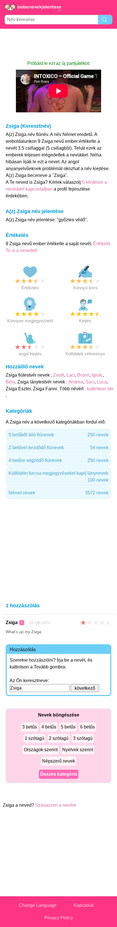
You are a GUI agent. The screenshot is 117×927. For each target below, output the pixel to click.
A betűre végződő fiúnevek (58, 460)
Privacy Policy (58, 917)
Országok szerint (41, 749)
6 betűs (87, 726)
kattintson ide (100, 388)
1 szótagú (34, 738)
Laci (70, 375)
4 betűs (48, 726)
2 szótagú (58, 738)
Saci (90, 381)
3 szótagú (83, 738)
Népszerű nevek (58, 761)
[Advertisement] (58, 44)
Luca (102, 381)
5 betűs (68, 726)
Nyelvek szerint (77, 749)
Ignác (97, 375)
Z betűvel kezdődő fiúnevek (58, 447)
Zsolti (58, 375)
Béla (10, 381)
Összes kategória (58, 774)
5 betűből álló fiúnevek (58, 434)
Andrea (75, 381)
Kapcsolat (84, 905)
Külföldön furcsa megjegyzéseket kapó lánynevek (58, 476)
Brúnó (83, 375)
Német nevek (58, 492)
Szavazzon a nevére (55, 805)
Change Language (38, 905)
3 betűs (29, 726)
